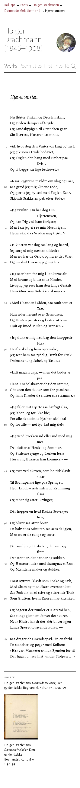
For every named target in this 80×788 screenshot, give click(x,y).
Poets (24, 5)
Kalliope (10, 5)
